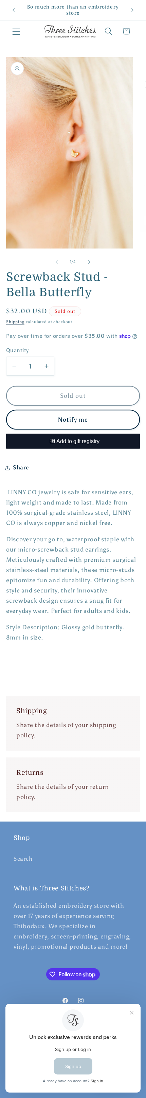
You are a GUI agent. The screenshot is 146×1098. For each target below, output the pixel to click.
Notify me (73, 419)
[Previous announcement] (13, 10)
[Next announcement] (132, 10)
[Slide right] (89, 262)
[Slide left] (56, 262)
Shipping (15, 321)
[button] (16, 31)
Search (23, 858)
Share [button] (21, 467)
